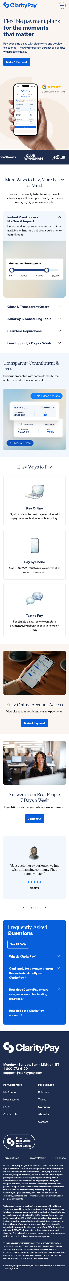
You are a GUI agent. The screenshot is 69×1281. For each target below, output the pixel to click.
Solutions (43, 1092)
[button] (62, 5)
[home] (20, 5)
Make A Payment (16, 62)
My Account (10, 1092)
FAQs (6, 1107)
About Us (44, 1114)
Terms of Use (11, 1158)
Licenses (60, 1158)
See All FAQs (18, 944)
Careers (43, 1121)
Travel (42, 1099)
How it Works (11, 1099)
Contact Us (35, 818)
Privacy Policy (37, 1158)
